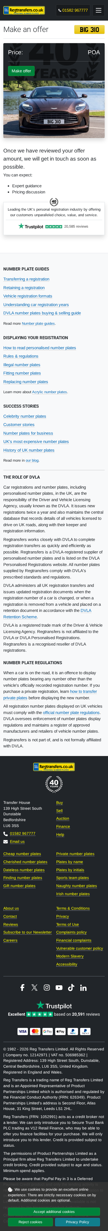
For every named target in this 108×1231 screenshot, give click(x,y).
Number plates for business (28, 433)
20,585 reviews (76, 226)
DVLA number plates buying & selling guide (42, 313)
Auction (62, 818)
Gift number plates (19, 886)
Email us (17, 841)
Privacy (62, 916)
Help (60, 835)
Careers (10, 940)
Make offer (21, 70)
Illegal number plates (21, 364)
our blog (32, 460)
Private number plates (75, 854)
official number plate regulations (71, 712)
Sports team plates (72, 878)
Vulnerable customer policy (79, 948)
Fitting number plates (22, 373)
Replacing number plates (25, 381)
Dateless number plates (24, 870)
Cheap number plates (22, 854)
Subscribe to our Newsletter (27, 932)
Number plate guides (38, 323)
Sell (59, 811)
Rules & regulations (20, 356)
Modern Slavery (70, 956)
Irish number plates (73, 894)
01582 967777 (75, 10)
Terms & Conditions (73, 908)
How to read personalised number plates (39, 347)
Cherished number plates (25, 862)
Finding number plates (22, 878)
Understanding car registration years (36, 304)
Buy (59, 803)
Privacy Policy (77, 1222)
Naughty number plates (76, 886)
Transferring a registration (26, 279)
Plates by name (69, 862)
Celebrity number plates (24, 416)
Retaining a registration (24, 287)
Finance (63, 826)
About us (11, 908)
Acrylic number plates (49, 392)
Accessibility (66, 964)
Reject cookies (30, 1222)
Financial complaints (73, 940)
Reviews (10, 924)
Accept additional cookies (54, 1212)
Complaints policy (71, 932)
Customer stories (19, 424)
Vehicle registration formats (27, 296)
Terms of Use (67, 924)
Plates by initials (70, 870)
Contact (10, 916)
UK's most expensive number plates (36, 441)
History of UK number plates (29, 450)
